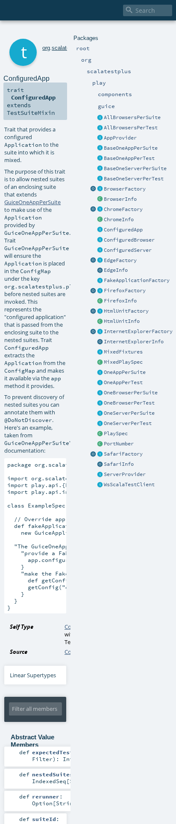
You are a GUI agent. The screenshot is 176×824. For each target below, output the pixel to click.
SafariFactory (123, 454)
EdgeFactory (120, 260)
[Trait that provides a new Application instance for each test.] (100, 158)
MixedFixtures (123, 352)
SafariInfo (119, 464)
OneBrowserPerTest (129, 403)
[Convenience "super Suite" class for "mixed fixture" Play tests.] (100, 362)
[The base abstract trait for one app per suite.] (100, 148)
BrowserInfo (120, 199)
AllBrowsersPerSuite (132, 117)
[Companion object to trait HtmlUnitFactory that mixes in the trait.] (93, 311)
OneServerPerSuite (129, 413)
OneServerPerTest (128, 423)
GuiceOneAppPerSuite (32, 202)
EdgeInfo (116, 270)
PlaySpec (116, 433)
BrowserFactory (125, 189)
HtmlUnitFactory (126, 311)
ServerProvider (125, 474)
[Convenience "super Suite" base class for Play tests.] (100, 434)
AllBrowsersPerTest (131, 128)
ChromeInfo (119, 219)
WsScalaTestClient (129, 485)
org (46, 48)
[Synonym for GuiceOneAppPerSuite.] (100, 372)
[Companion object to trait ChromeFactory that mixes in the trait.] (93, 209)
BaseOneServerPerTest (134, 179)
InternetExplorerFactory (138, 331)
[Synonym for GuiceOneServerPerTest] (100, 423)
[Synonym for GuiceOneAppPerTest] (100, 382)
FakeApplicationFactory (137, 280)
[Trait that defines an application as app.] (100, 138)
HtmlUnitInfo (122, 321)
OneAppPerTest (123, 382)
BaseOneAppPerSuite (131, 148)
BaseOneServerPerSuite (135, 168)
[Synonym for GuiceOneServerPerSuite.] (100, 413)
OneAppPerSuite (125, 372)
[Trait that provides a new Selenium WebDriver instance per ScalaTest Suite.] (100, 393)
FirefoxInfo (120, 301)
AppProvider (120, 138)
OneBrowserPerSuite (131, 393)
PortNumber (119, 444)
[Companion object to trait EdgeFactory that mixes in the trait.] (93, 260)
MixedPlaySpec (123, 362)
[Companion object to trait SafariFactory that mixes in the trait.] (93, 454)
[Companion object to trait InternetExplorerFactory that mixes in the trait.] (93, 331)
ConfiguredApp (123, 230)
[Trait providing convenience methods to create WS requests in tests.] (100, 485)
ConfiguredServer (128, 250)
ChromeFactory (123, 209)
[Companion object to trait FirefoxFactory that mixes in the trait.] (93, 291)
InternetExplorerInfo (134, 342)
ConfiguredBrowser (129, 240)
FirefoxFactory (125, 291)
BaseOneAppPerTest (129, 158)
